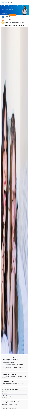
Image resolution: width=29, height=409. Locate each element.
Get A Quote (12, 15)
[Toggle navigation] (26, 3)
